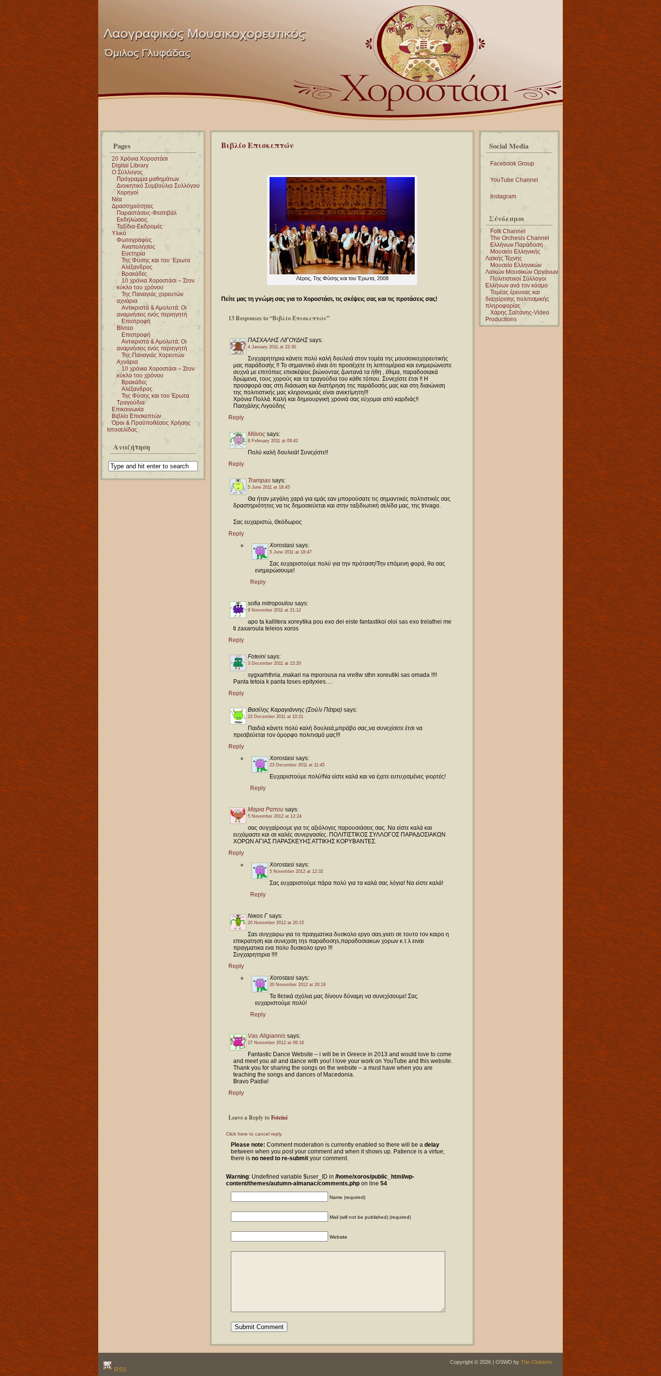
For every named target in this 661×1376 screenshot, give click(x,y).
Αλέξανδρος (136, 267)
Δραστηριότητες (132, 206)
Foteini (279, 1117)
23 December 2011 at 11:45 (297, 765)
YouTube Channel (514, 180)
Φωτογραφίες (134, 240)
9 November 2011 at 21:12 (274, 610)
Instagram (503, 196)
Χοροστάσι (365, 13)
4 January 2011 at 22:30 (272, 346)
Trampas (259, 480)
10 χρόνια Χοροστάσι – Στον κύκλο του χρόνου (156, 284)
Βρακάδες (134, 273)
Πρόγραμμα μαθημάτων (148, 179)
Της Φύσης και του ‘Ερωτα (155, 260)
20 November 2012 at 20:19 (298, 984)
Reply (236, 417)
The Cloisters (536, 1362)
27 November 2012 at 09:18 (276, 1042)
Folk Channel (508, 231)
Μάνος (256, 434)
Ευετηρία (133, 253)
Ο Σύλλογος (127, 172)
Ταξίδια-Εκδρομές (140, 226)
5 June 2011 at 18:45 (269, 487)
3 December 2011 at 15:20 (274, 663)
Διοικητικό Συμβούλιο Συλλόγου (158, 185)
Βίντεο (125, 328)
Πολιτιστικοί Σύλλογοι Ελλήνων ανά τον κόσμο (516, 282)
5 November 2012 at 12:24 (274, 816)
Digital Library (130, 165)
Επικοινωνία (128, 409)
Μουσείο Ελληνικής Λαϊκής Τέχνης (513, 255)
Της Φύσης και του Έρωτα (155, 395)
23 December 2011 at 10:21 (275, 716)
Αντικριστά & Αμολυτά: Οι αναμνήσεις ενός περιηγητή (152, 311)
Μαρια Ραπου (266, 809)
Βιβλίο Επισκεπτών (136, 416)
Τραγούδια (131, 402)
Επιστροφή (135, 321)
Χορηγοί (127, 192)
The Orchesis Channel (519, 238)
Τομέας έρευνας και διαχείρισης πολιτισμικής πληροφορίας (517, 299)
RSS (119, 1369)
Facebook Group (512, 163)
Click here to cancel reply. (254, 1134)
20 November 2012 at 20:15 (276, 922)
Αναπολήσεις (138, 246)
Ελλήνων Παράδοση (516, 244)
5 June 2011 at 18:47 (291, 552)
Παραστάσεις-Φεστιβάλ (147, 212)
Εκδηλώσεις (132, 219)
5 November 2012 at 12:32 (296, 871)
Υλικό (119, 233)
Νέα (117, 199)
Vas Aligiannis (266, 1035)
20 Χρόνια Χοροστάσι (140, 158)
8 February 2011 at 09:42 (273, 440)
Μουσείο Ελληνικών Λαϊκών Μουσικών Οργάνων (521, 268)
